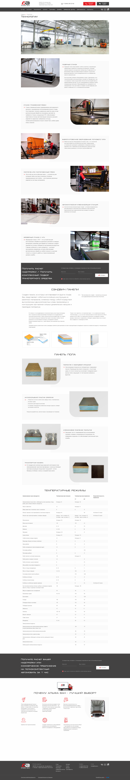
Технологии (37, 9)
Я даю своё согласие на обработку (77, 671)
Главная (23, 14)
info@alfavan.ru (94, 766)
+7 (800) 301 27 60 (68, 3)
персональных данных (86, 671)
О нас (23, 9)
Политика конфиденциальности (28, 777)
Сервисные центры (69, 9)
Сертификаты (81, 9)
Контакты (90, 9)
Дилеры (59, 9)
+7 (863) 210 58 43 (83, 767)
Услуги (45, 9)
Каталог (29, 9)
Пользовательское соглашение (45, 777)
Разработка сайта (100, 777)
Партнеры (52, 9)
